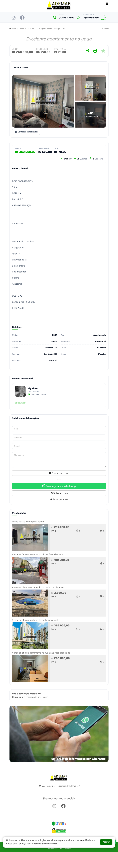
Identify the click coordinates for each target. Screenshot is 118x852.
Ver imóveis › (20, 402)
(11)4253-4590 (66, 17)
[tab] (21, 67)
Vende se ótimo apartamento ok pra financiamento (37, 554)
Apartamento (46, 28)
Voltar (106, 28)
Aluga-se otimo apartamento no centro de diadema (38, 587)
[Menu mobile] (59, 6)
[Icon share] (13, 17)
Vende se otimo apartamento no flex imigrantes (36, 620)
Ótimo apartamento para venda (28, 521)
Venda (21, 28)
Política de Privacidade (45, 843)
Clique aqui (17, 697)
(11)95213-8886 (91, 17)
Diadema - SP (32, 28)
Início (13, 28)
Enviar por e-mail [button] (60, 473)
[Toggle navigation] (107, 4)
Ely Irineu (33, 388)
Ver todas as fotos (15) (28, 132)
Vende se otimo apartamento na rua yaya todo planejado (41, 653)
